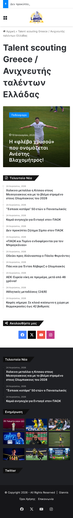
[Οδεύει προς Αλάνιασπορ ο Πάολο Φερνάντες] (59, 439)
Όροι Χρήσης (27, 499)
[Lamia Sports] (36, 17)
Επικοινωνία (46, 499)
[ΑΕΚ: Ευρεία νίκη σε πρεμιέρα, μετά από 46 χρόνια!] (36, 454)
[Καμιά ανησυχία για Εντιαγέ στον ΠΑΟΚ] (59, 425)
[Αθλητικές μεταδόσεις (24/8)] (59, 454)
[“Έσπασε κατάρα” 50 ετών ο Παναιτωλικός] (36, 425)
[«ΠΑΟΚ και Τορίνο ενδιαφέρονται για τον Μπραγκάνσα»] (36, 438)
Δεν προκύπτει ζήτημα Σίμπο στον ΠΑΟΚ (36, 4)
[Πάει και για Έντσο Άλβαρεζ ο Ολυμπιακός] (13, 454)
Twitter (10, 470)
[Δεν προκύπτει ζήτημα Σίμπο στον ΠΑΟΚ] (13, 438)
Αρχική (10, 31)
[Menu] (5, 18)
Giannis (63, 492)
